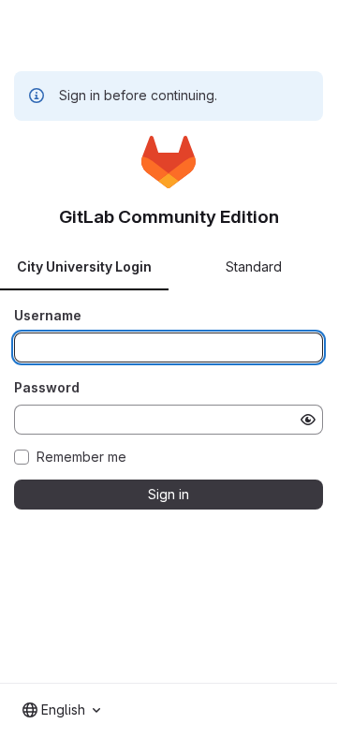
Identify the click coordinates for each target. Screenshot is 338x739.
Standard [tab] (254, 266)
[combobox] (61, 710)
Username (47, 315)
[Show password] (308, 420)
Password (47, 387)
